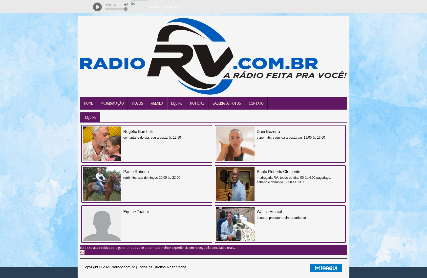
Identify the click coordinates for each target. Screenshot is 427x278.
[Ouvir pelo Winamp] (334, 6)
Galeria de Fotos (227, 103)
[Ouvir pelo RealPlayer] (324, 6)
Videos (137, 103)
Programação (112, 103)
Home (88, 103)
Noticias (197, 103)
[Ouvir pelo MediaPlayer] (315, 6)
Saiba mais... (227, 247)
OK (82, 252)
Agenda (157, 103)
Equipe (176, 103)
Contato (256, 103)
